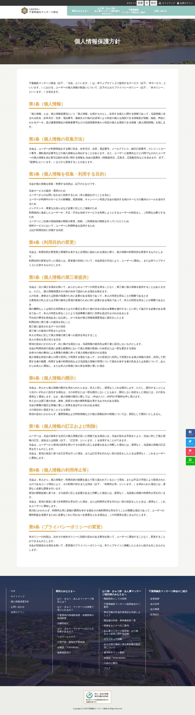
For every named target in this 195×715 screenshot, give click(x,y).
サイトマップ (168, 3)
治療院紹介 (63, 623)
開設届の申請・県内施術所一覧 (120, 620)
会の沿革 (154, 604)
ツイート (190, 444)
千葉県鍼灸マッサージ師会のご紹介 (133, 11)
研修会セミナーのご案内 (116, 625)
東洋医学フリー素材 (114, 652)
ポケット (190, 453)
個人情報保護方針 (20, 601)
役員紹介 (154, 614)
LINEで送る (190, 462)
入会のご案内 (110, 663)
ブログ (107, 668)
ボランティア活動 (113, 639)
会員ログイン (186, 3)
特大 (153, 3)
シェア (190, 434)
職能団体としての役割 (115, 598)
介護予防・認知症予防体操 (71, 642)
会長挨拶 (154, 598)
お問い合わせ (160, 11)
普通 (140, 3)
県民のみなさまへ (80, 11)
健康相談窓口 (64, 652)
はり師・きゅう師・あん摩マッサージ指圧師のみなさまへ (107, 11)
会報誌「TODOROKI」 (69, 647)
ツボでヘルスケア (66, 637)
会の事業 (154, 609)
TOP (13, 591)
